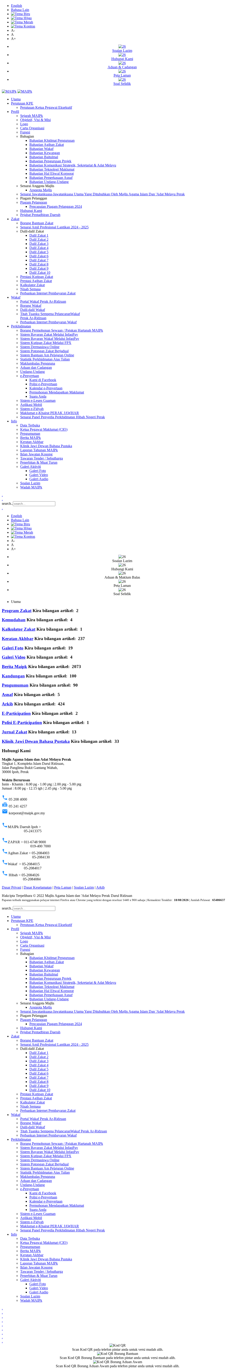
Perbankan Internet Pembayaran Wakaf (48, 322)
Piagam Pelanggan (33, 202)
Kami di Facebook (42, 380)
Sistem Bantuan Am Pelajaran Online (47, 355)
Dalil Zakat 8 (38, 264)
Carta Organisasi (32, 128)
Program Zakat (16, 610)
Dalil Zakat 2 (38, 239)
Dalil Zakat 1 (38, 235)
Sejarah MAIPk (31, 116)
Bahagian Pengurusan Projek (50, 161)
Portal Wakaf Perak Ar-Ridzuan (43, 301)
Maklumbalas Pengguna (37, 363)
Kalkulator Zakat (32, 285)
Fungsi (25, 132)
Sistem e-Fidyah (32, 409)
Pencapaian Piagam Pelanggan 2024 (55, 206)
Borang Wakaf (30, 306)
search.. (7, 503)
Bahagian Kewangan (44, 153)
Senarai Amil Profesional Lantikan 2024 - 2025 (54, 227)
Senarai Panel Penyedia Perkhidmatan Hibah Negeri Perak (62, 417)
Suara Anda (37, 396)
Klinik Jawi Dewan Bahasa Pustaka (46, 446)
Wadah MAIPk (31, 487)
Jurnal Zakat (14, 731)
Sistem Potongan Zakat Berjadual (44, 351)
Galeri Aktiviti (30, 467)
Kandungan (13, 676)
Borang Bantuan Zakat (36, 223)
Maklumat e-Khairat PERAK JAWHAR (49, 413)
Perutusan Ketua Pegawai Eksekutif (46, 107)
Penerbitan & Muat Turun (38, 462)
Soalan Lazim (30, 483)
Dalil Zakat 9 (38, 268)
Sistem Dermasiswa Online (39, 347)
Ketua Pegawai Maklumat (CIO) (43, 429)
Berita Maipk (14, 666)
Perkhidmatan (21, 326)
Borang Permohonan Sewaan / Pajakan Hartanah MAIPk (61, 330)
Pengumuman (30, 433)
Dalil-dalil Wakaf (32, 310)
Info (14, 421)
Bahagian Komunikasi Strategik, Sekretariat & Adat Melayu (72, 165)
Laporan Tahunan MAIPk (39, 450)
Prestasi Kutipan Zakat (36, 277)
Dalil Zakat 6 (38, 256)
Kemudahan (13, 619)
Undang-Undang (32, 372)
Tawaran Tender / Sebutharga (41, 458)
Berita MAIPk (30, 438)
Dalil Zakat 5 (38, 252)
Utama (16, 99)
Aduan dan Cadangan (36, 367)
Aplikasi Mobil (31, 405)
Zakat (15, 219)
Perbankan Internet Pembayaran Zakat (48, 293)
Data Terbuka (30, 425)
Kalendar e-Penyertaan (45, 388)
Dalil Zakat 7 (38, 260)
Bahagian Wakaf (41, 149)
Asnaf (7, 694)
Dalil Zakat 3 (38, 244)
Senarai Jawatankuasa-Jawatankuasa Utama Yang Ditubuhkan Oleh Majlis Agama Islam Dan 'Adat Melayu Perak (102, 194)
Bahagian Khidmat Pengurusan (52, 140)
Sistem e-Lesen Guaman (38, 400)
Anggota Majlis (40, 190)
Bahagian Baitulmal (43, 157)
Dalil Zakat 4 (38, 248)
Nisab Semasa (30, 289)
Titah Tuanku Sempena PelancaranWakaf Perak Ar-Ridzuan (63, 1131)
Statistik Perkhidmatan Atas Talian (45, 359)
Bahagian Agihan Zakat (46, 145)
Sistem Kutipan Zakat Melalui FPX (45, 343)
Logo (24, 124)
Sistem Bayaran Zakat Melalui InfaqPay (49, 334)
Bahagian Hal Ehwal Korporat (51, 173)
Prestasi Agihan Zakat (36, 281)
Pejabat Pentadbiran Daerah (40, 215)
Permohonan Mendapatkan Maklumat (56, 392)
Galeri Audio (38, 479)
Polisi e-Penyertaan (43, 384)
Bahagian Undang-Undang (49, 182)
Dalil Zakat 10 (39, 273)
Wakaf (15, 297)
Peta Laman (62, 887)
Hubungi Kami (31, 211)
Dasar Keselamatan (38, 887)
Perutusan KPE (22, 103)
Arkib (7, 704)
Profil (15, 112)
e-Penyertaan (29, 376)
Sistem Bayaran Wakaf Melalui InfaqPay (49, 339)
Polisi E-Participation (22, 722)
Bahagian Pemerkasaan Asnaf (51, 178)
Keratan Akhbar (31, 442)
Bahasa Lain (20, 10)
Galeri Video (38, 475)
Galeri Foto (37, 471)
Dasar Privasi (11, 887)
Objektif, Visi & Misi (35, 120)
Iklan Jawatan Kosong (36, 454)
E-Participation (16, 713)
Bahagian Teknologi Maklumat (51, 169)
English (16, 6)
